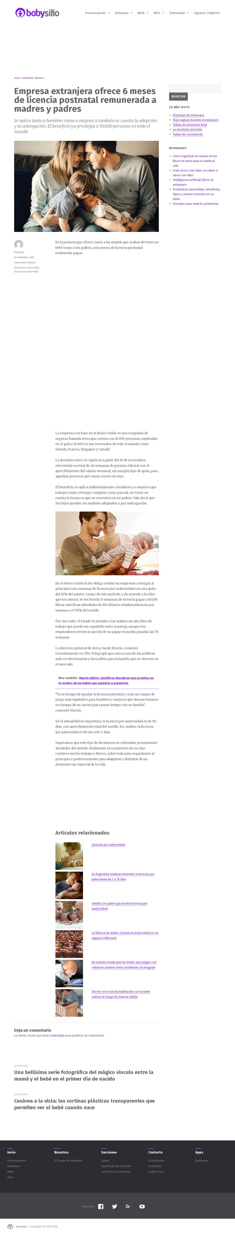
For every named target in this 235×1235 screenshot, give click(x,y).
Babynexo (201, 1160)
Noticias (31, 262)
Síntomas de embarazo (116, 1171)
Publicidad (155, 1166)
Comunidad (177, 13)
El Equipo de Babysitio (68, 1160)
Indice (105, 1160)
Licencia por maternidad (108, 844)
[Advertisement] (117, 51)
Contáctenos (156, 1160)
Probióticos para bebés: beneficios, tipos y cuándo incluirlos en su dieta (196, 194)
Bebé (141, 13)
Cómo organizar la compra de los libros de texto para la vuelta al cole (195, 160)
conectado (57, 1035)
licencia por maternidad (26, 267)
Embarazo (121, 13)
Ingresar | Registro (207, 13)
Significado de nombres (116, 1166)
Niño (157, 13)
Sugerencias (156, 1171)
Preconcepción (95, 13)
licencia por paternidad (26, 271)
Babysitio (19, 252)
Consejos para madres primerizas (195, 203)
